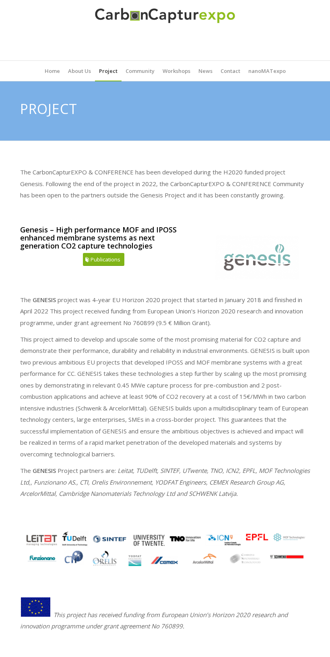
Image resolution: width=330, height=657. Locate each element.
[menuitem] (52, 71)
